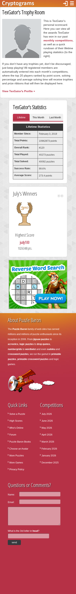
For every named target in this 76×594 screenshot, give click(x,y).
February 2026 (49, 448)
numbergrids (15, 349)
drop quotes (43, 344)
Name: (11, 494)
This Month (38, 117)
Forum (12, 434)
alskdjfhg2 (45, 242)
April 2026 (47, 434)
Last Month (55, 117)
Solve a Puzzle (17, 414)
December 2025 (50, 462)
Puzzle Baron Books (20, 441)
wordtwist (30, 349)
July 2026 (47, 414)
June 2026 (47, 420)
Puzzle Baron (19, 329)
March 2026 (48, 441)
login (65, 3)
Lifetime (21, 117)
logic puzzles (26, 344)
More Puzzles (16, 455)
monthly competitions (58, 40)
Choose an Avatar (18, 448)
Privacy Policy (16, 469)
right (62, 195)
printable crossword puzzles (33, 359)
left (58, 195)
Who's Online (16, 428)
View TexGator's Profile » (18, 91)
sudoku (51, 349)
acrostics (13, 344)
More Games (16, 462)
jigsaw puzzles (41, 339)
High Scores (15, 420)
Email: (11, 502)
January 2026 (49, 455)
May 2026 (47, 428)
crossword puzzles (18, 354)
